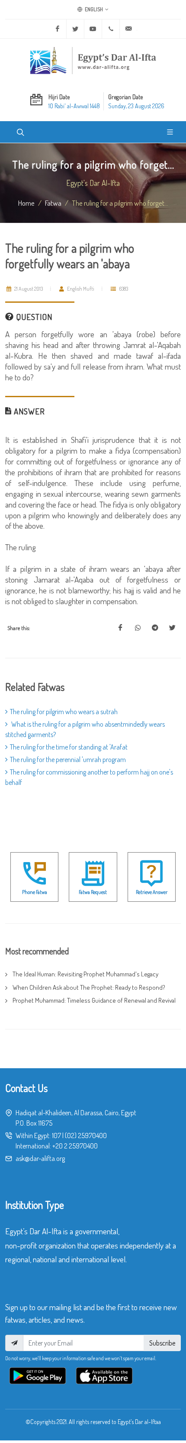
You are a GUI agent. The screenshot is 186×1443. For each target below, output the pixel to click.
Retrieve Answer (151, 892)
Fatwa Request (93, 892)
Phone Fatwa (34, 892)
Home (26, 202)
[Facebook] (57, 28)
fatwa (53, 202)
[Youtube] (93, 28)
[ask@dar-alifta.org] (128, 28)
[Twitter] (75, 28)
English (93, 9)
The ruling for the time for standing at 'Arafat (69, 747)
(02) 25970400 (86, 1135)
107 (56, 1135)
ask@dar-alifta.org (40, 1158)
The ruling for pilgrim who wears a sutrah (64, 711)
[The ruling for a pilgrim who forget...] (120, 628)
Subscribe (162, 1343)
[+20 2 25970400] (110, 28)
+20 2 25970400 (75, 1146)
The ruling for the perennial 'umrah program (68, 759)
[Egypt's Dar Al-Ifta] (93, 60)
